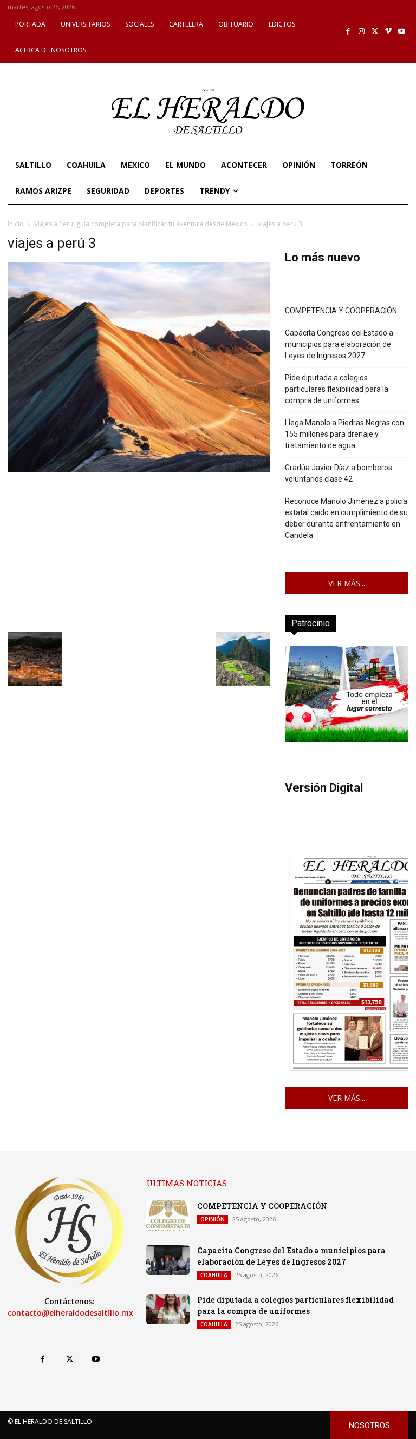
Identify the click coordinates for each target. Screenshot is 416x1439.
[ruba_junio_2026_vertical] (346, 739)
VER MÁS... (346, 583)
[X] (375, 31)
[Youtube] (401, 31)
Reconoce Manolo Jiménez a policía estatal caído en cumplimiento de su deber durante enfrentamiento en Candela (346, 518)
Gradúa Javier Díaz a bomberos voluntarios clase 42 (338, 473)
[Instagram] (361, 31)
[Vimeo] (388, 31)
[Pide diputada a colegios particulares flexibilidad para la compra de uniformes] (168, 1309)
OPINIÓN (212, 1219)
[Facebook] (348, 31)
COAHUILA (213, 1275)
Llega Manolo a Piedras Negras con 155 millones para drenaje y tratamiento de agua (344, 434)
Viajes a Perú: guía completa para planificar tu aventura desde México (141, 223)
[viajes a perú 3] (139, 469)
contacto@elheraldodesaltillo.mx (70, 1313)
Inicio (16, 223)
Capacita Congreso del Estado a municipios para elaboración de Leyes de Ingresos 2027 (339, 344)
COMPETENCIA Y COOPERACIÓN (341, 310)
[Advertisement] (139, 550)
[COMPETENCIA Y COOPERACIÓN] (168, 1215)
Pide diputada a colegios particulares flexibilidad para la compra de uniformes (336, 389)
